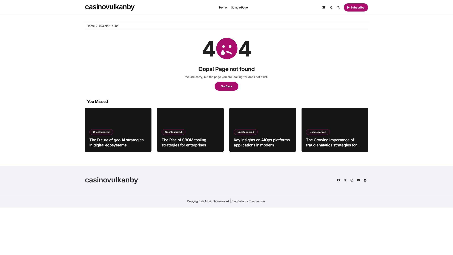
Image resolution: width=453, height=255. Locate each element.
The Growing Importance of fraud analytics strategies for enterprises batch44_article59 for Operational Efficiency (332, 147)
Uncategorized (101, 132)
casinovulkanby (110, 6)
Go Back (226, 86)
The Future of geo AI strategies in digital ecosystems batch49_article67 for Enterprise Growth (117, 147)
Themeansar (257, 201)
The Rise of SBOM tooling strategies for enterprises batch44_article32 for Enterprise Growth (190, 147)
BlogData (238, 201)
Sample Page (239, 7)
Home (223, 7)
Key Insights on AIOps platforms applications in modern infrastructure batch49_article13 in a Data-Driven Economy (262, 147)
